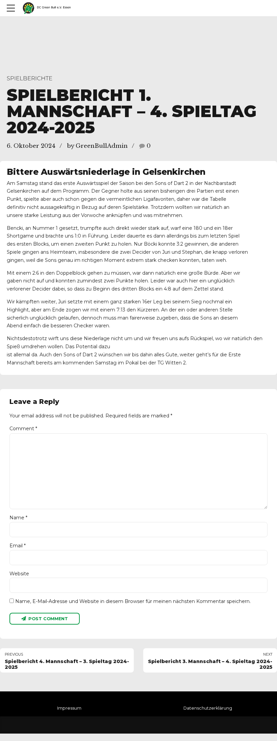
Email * (17, 546)
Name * (18, 518)
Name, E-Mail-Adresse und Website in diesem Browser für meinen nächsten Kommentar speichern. (133, 601)
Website (19, 574)
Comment (23, 429)
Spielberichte (29, 78)
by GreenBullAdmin (97, 145)
